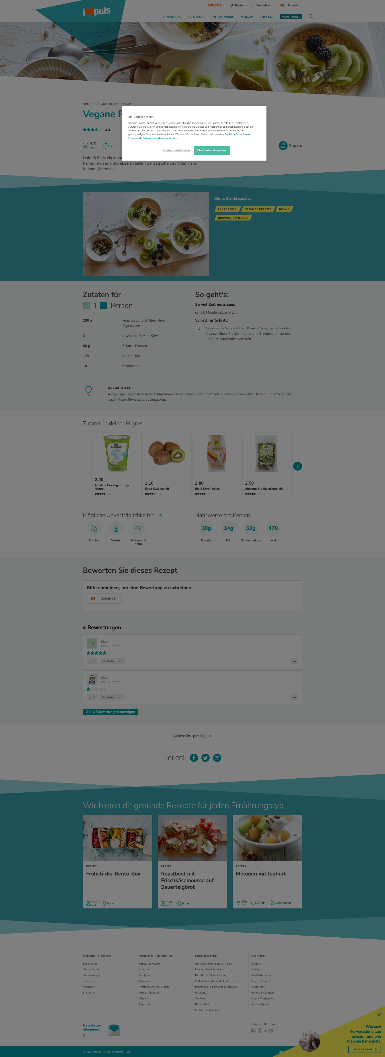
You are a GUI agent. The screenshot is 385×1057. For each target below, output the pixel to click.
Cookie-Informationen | (238, 134)
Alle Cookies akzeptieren (212, 150)
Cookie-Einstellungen (176, 150)
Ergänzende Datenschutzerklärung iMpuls (152, 138)
